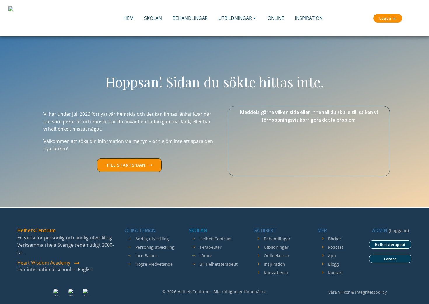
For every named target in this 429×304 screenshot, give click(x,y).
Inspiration (309, 18)
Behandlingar (190, 18)
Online (276, 18)
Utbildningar (235, 18)
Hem (128, 18)
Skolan (153, 18)
